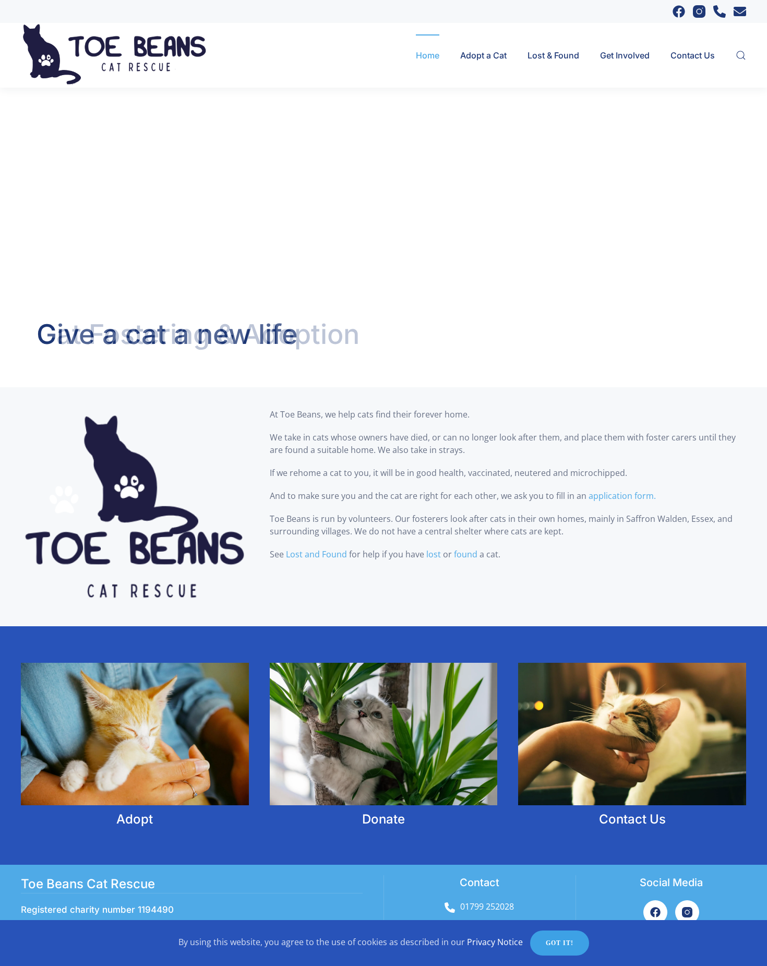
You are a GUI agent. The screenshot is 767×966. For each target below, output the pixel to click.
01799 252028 (487, 906)
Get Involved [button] (625, 55)
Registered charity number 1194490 (97, 909)
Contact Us (692, 55)
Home (427, 55)
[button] (741, 55)
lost (434, 554)
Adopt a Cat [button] (483, 55)
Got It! (559, 943)
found (467, 554)
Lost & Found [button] (553, 55)
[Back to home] (127, 55)
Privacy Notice (495, 942)
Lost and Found (316, 554)
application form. (621, 496)
